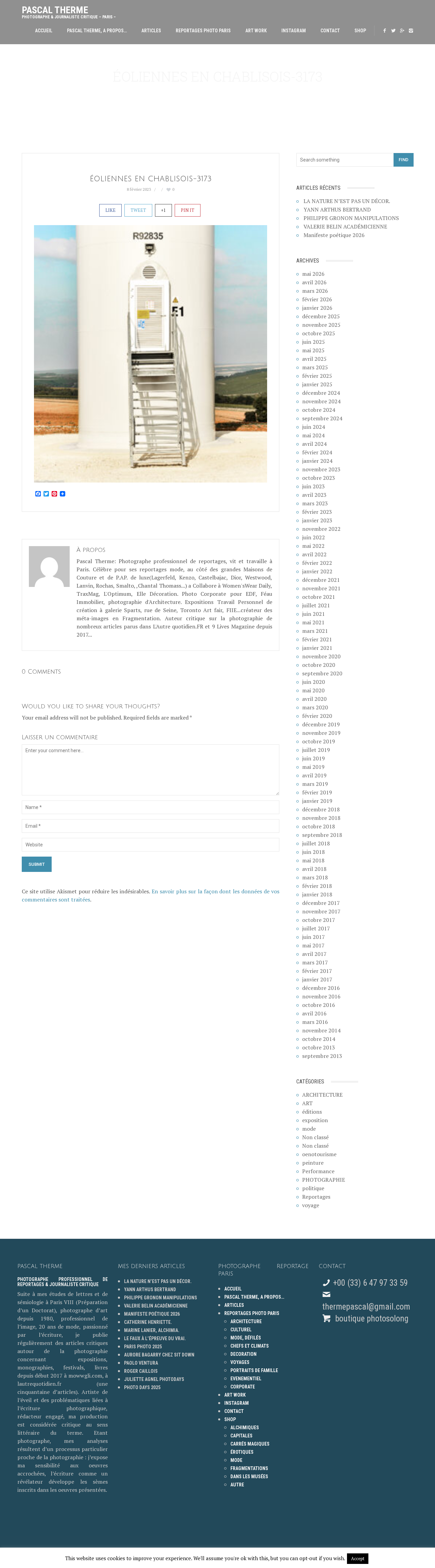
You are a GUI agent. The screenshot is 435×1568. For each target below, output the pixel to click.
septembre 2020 (322, 673)
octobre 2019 (318, 741)
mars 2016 (315, 1022)
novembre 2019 (321, 733)
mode (309, 1128)
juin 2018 (313, 852)
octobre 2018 (318, 826)
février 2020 (317, 716)
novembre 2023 (321, 469)
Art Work (256, 30)
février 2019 (317, 792)
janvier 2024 (317, 461)
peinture (313, 1162)
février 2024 (317, 452)
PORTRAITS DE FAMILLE (254, 1370)
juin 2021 (313, 614)
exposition (315, 1120)
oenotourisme (319, 1154)
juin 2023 (313, 486)
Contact (330, 30)
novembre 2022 (321, 529)
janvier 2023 (317, 520)
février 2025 (317, 376)
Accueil (43, 30)
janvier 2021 (317, 648)
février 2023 (317, 512)
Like (110, 210)
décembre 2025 (321, 316)
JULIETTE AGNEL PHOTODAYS (154, 1379)
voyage (310, 1205)
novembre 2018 (321, 818)
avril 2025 (314, 359)
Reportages (316, 1196)
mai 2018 (313, 860)
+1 (163, 210)
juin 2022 (313, 537)
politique (313, 1188)
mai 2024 (313, 435)
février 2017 (317, 971)
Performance (318, 1171)
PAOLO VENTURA (141, 1363)
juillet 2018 (316, 843)
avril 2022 (314, 554)
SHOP (360, 30)
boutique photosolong (370, 1318)
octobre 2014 (318, 1039)
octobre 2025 (318, 333)
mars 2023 (315, 503)
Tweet (138, 210)
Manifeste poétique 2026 (334, 235)
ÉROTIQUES (242, 1452)
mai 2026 (313, 273)
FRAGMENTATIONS (249, 1468)
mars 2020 (315, 707)
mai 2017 (313, 945)
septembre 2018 (322, 835)
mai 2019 (313, 767)
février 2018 (317, 886)
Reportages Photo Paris (203, 30)
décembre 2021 (321, 580)
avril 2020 (314, 699)
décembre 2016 (321, 988)
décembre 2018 (321, 809)
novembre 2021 (321, 588)
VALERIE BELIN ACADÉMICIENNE (345, 226)
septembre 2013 (322, 1056)
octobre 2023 (318, 478)
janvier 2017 (317, 979)
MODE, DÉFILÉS (245, 1338)
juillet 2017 (316, 928)
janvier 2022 (317, 571)
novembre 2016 (321, 996)
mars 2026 (315, 290)
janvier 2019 (317, 801)
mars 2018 (315, 877)
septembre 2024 (322, 418)
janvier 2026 (317, 307)
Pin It (187, 210)
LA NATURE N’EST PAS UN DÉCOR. (346, 201)
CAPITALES (241, 1435)
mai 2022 (313, 546)
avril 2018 (314, 869)
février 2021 (317, 639)
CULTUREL (240, 1329)
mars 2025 (315, 367)
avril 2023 (314, 495)
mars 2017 (315, 962)
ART (307, 1103)
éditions (312, 1111)
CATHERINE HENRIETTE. (148, 1322)
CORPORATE (242, 1386)
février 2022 (317, 563)
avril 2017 (314, 954)
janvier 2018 (317, 894)
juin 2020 (313, 682)
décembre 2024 (321, 393)
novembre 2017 (321, 911)
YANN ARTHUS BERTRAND (337, 209)
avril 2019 (314, 775)
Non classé (315, 1137)
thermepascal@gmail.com (366, 1307)
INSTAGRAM (293, 30)
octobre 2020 (318, 665)
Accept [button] (357, 1558)
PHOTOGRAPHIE (323, 1179)
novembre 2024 (321, 401)
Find (403, 159)
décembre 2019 (321, 724)
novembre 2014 (321, 1030)
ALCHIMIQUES (244, 1427)
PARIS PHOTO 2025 (143, 1346)
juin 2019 (313, 758)
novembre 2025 (321, 324)
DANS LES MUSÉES (249, 1476)
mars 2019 (315, 784)
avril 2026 (314, 282)
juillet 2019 (316, 750)
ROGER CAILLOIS (141, 1371)
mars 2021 (315, 631)
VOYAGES (239, 1362)
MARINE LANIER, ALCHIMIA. (151, 1330)
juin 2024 (313, 427)
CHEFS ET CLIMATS (249, 1346)
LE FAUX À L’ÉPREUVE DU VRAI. (155, 1338)
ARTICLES (151, 30)
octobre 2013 (318, 1047)
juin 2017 (313, 937)
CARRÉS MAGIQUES (249, 1444)
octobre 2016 (318, 1005)
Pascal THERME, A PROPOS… (97, 30)
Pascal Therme (69, 10)
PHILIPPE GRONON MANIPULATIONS (351, 218)
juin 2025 (313, 341)
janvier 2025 (317, 384)
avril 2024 (314, 444)
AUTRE (237, 1484)
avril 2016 (314, 1013)
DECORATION (243, 1354)
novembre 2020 (321, 656)
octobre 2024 (318, 410)
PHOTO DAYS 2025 (142, 1387)
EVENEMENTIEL (245, 1378)
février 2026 (317, 299)
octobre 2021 (318, 597)
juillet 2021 (316, 605)
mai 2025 (313, 350)
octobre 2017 (318, 920)
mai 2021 (313, 622)
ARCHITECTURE (322, 1094)
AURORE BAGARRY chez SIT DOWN (159, 1355)
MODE (236, 1460)
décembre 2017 (321, 903)
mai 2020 (313, 690)
